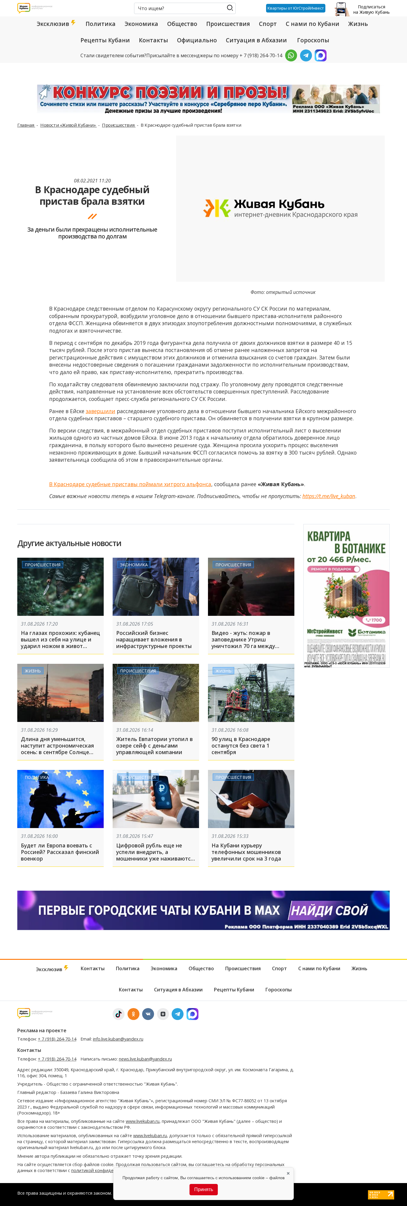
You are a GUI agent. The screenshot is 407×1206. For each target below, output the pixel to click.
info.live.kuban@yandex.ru (118, 1039)
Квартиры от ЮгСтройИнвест (296, 8)
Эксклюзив (54, 24)
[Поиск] (229, 7)
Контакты (153, 40)
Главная (26, 125)
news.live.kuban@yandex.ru (145, 1059)
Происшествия (228, 24)
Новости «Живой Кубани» (68, 125)
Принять (203, 1189)
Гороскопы (313, 40)
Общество (182, 24)
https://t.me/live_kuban (328, 496)
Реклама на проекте (41, 1030)
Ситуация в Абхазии (256, 40)
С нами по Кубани (312, 24)
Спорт (268, 24)
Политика (101, 24)
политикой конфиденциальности (106, 1170)
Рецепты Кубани (105, 40)
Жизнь (358, 24)
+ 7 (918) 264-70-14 (57, 1039)
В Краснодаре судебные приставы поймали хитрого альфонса (130, 484)
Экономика (141, 24)
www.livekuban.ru (142, 1121)
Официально (197, 40)
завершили (100, 411)
